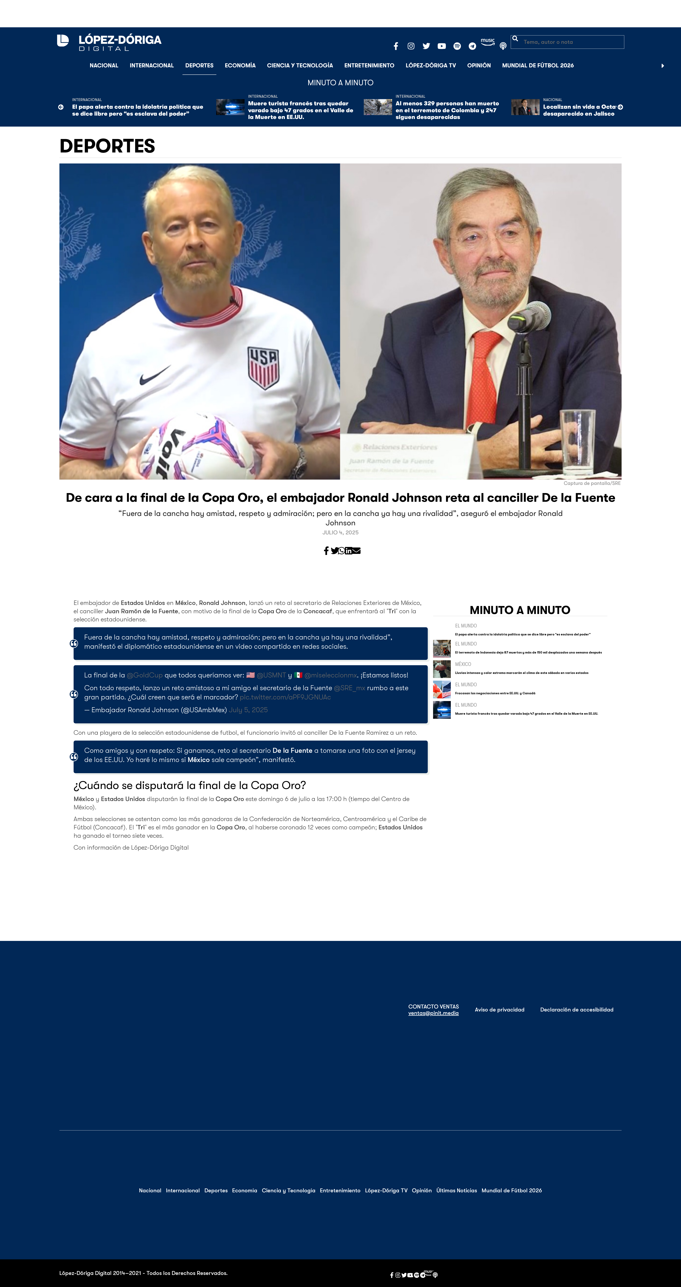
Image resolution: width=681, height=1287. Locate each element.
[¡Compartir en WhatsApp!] (341, 551)
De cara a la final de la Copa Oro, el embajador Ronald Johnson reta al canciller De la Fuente (340, 498)
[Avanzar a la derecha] (663, 66)
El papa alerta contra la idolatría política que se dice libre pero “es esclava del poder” (137, 110)
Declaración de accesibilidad (577, 1010)
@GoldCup (145, 675)
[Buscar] (671, 66)
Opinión (479, 65)
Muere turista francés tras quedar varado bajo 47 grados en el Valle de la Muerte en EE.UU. (300, 110)
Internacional (152, 65)
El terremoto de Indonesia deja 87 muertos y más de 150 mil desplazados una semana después (528, 652)
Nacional (104, 65)
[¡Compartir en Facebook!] (326, 551)
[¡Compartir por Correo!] (356, 551)
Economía (240, 65)
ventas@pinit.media (433, 1013)
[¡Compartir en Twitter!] (335, 551)
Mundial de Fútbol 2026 (538, 65)
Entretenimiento (369, 65)
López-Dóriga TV (431, 65)
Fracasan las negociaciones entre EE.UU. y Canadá (495, 693)
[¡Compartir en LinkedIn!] (348, 551)
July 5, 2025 (248, 710)
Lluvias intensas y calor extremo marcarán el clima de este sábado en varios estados (521, 673)
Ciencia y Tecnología (300, 65)
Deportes (199, 65)
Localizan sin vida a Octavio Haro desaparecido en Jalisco (591, 110)
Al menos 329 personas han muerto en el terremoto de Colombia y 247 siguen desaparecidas (447, 110)
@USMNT (271, 675)
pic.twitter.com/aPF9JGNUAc (285, 697)
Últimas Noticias (456, 1190)
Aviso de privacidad (500, 1010)
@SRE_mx (349, 688)
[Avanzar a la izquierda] (60, 107)
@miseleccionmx (330, 675)
